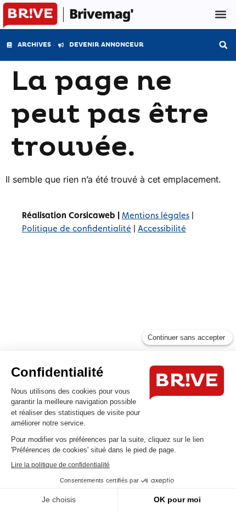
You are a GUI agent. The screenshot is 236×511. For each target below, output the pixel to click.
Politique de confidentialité (76, 228)
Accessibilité (162, 228)
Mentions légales (155, 215)
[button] (221, 14)
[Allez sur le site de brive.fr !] (30, 15)
